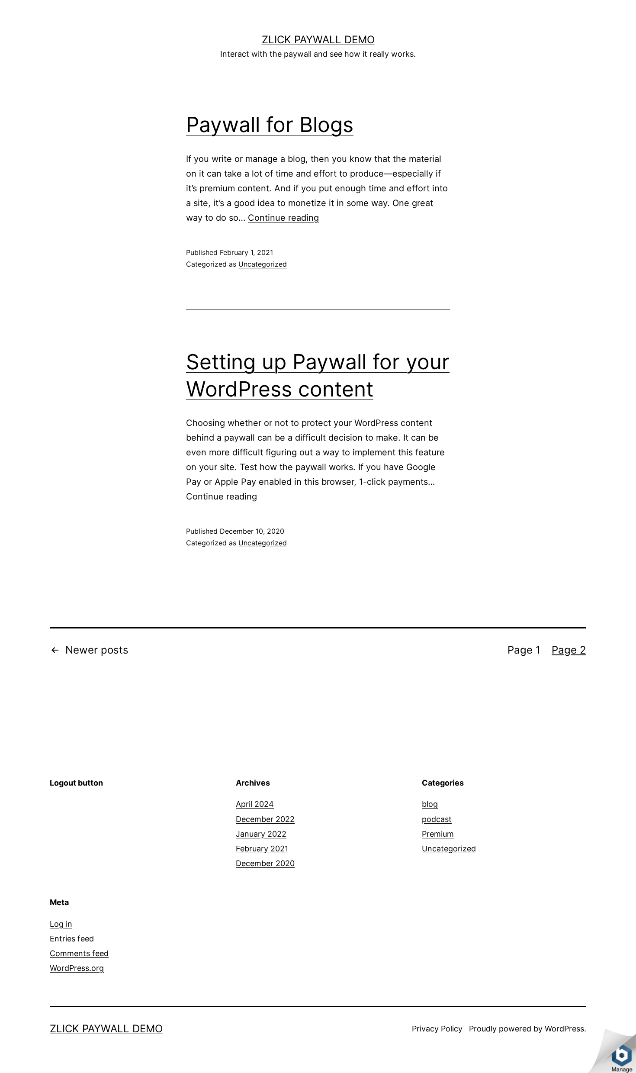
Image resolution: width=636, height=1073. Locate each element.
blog (430, 804)
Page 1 (524, 650)
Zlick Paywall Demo (318, 39)
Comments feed (79, 953)
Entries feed (72, 938)
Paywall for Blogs (269, 124)
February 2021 (262, 848)
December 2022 (265, 819)
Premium (438, 833)
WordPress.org (77, 968)
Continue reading (283, 218)
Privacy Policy (437, 1028)
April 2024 (255, 804)
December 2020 (265, 863)
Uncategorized (262, 264)
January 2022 (261, 833)
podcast (437, 819)
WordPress (564, 1028)
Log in (61, 923)
